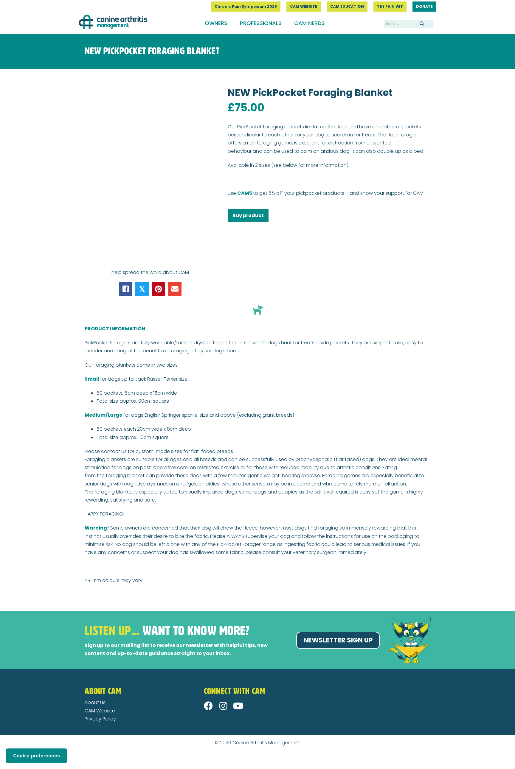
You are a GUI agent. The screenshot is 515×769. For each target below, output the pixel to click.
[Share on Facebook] (125, 289)
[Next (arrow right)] (6, 766)
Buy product (248, 215)
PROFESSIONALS (261, 23)
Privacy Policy (100, 718)
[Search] (422, 23)
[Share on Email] (175, 289)
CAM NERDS (309, 23)
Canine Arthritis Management (266, 742)
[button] (208, 705)
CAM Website (100, 710)
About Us (95, 702)
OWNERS (216, 23)
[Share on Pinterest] (158, 289)
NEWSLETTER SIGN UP (338, 640)
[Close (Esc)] (2, 758)
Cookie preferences (36, 756)
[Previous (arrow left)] (2, 766)
